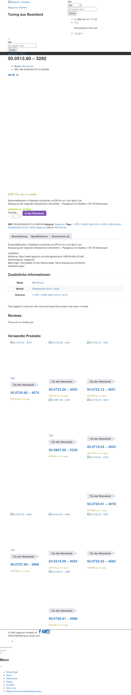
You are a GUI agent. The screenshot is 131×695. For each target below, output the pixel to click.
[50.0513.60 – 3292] (8, 74)
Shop (22, 53)
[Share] (4, 647)
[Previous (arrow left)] (1, 650)
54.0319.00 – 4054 (63, 561)
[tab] (19, 236)
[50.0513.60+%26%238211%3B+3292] (10, 74)
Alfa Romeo (28, 66)
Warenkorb (11, 678)
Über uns (11, 688)
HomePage (12, 672)
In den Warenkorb (34, 213)
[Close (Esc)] (1, 647)
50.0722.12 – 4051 (101, 389)
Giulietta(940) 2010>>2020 (21, 227)
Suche (72, 13)
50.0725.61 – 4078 (101, 503)
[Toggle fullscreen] (7, 647)
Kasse (9, 681)
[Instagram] (48, 632)
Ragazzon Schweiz (17, 7)
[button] (23, 384)
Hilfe (79, 19)
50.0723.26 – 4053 (63, 389)
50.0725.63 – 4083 (101, 561)
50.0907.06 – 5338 (63, 449)
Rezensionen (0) (60, 236)
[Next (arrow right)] (4, 650)
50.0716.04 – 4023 (101, 446)
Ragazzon (60, 224)
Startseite (13, 53)
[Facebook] (40, 632)
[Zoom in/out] (11, 647)
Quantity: (12, 212)
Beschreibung (19, 236)
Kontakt (10, 684)
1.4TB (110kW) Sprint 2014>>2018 (90, 224)
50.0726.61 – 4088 (63, 618)
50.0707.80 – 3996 (24, 564)
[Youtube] (44, 632)
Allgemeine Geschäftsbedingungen (24, 691)
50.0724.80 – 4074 (24, 392)
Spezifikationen (39, 236)
